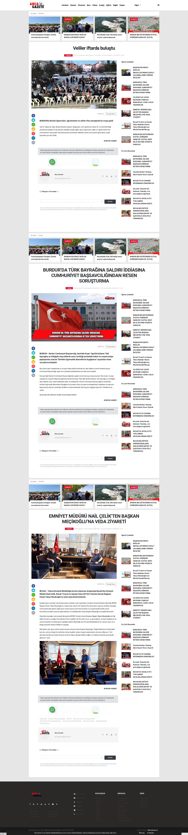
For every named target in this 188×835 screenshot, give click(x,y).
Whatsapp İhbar (53, 814)
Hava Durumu (122, 798)
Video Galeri (80, 798)
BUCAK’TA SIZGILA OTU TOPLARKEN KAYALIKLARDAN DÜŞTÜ (142, 201)
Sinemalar (121, 813)
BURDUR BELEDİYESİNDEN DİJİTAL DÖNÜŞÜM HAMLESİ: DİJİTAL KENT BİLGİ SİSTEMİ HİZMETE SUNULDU (143, 139)
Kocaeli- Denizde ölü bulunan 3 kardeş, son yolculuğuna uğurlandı (141, 191)
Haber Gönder (52, 816)
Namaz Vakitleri (123, 803)
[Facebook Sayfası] (31, 804)
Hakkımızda (34, 812)
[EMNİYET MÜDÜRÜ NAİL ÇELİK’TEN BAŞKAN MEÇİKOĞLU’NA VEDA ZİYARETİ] (74, 556)
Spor (89, 5)
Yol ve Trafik (122, 801)
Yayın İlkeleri (34, 814)
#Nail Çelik (43, 719)
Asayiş (101, 5)
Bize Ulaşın (80, 814)
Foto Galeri (80, 794)
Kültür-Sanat (100, 820)
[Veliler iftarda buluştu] (74, 84)
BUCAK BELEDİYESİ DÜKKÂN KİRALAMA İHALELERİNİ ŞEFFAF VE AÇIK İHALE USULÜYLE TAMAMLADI (142, 213)
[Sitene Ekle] (57, 804)
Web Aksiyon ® (153, 830)
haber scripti (96, 830)
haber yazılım (104, 830)
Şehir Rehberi (122, 818)
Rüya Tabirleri (144, 805)
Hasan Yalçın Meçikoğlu (101, 616)
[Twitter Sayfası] (34, 804)
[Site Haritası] (53, 804)
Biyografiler (144, 803)
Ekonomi (81, 5)
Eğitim (108, 5)
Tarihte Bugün (123, 810)
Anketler (143, 801)
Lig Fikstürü (122, 808)
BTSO (114, 603)
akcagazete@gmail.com (63, 178)
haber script (114, 830)
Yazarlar (79, 802)
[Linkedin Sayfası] (46, 804)
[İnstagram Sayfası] (38, 804)
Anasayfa (34, 13)
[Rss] (49, 804)
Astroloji (143, 808)
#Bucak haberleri (101, 721)
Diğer (137, 5)
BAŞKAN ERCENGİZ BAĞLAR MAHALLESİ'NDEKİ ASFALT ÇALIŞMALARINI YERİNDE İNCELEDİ (143, 73)
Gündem (65, 5)
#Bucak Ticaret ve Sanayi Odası (83, 719)
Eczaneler (121, 805)
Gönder (110, 201)
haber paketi (87, 830)
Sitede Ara (144, 798)
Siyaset (73, 5)
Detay (142, 833)
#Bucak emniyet (88, 721)
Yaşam (122, 5)
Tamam (151, 833)
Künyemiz (80, 810)
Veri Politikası (34, 816)
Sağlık (115, 5)
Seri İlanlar (121, 815)
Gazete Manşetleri (124, 820)
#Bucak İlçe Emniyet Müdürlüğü (50, 721)
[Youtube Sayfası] (42, 804)
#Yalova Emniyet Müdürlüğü (71, 721)
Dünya (94, 5)
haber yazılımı (78, 830)
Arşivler (79, 806)
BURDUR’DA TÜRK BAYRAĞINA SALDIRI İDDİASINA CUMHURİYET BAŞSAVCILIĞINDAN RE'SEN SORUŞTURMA (142, 87)
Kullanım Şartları (53, 812)
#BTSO (69, 719)
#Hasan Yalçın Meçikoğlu (56, 719)
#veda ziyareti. (45, 723)
